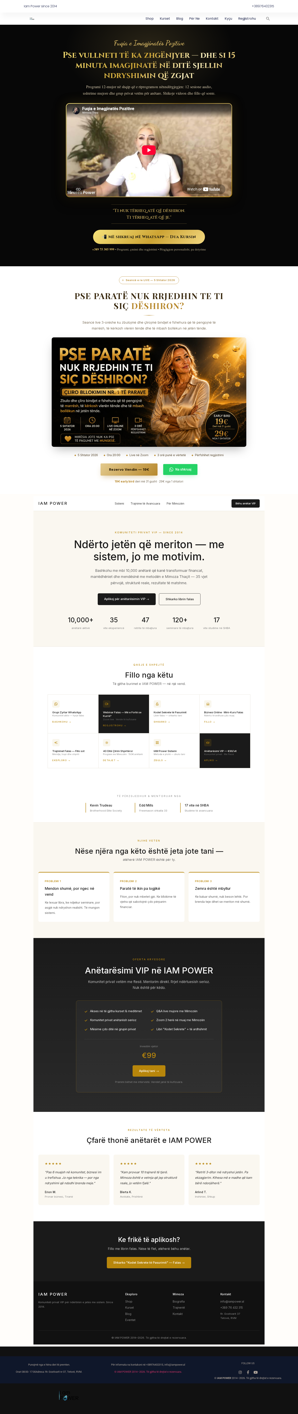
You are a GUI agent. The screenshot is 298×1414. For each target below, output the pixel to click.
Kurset (165, 18)
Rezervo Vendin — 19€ (129, 469)
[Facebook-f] (248, 1372)
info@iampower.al (232, 1301)
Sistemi (119, 503)
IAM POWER (53, 503)
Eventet (130, 1320)
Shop (150, 18)
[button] (268, 18)
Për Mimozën (175, 503)
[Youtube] (255, 1372)
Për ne (194, 18)
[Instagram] (240, 1372)
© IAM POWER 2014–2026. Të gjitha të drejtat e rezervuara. (148, 1371)
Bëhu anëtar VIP (246, 503)
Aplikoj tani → (149, 1071)
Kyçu (228, 18)
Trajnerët (179, 1307)
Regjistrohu (247, 18)
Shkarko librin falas (180, 599)
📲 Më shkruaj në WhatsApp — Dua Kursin (149, 237)
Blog (179, 18)
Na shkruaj (183, 469)
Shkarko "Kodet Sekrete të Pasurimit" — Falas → (149, 1262)
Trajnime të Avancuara (145, 503)
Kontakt (212, 18)
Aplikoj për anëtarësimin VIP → (126, 599)
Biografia (179, 1301)
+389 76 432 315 (231, 1307)
